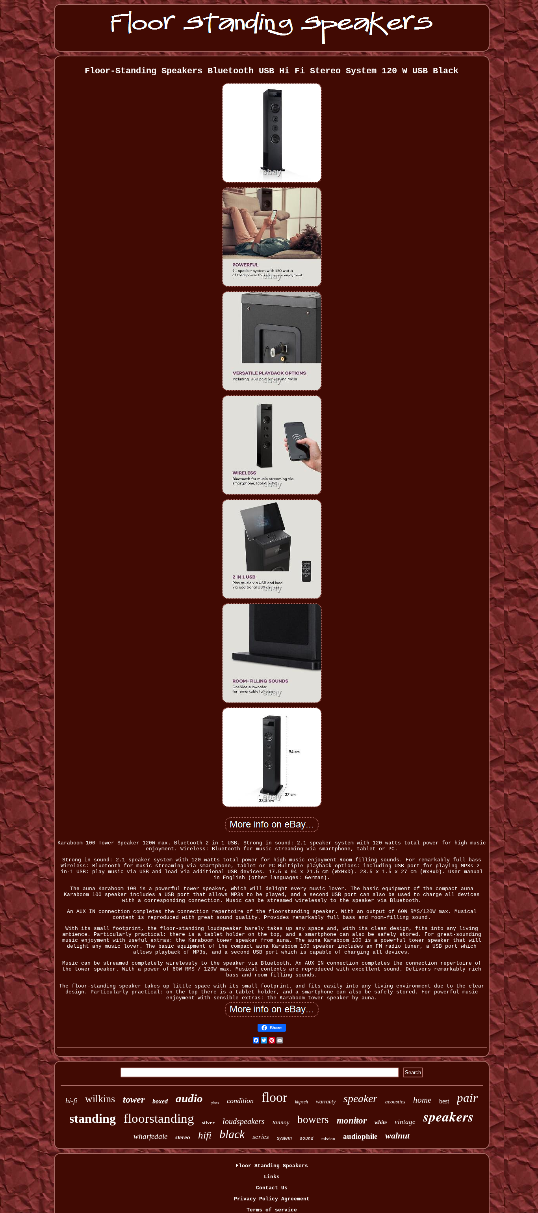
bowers (313, 1119)
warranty (326, 1102)
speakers (448, 1116)
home (422, 1100)
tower (134, 1099)
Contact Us (272, 1188)
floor (274, 1097)
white (381, 1122)
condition (240, 1101)
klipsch (301, 1102)
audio (189, 1098)
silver (208, 1122)
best (444, 1101)
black (232, 1133)
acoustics (395, 1102)
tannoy (281, 1122)
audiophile (360, 1136)
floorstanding (159, 1118)
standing (92, 1118)
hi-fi (71, 1101)
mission (328, 1138)
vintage (405, 1121)
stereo (182, 1137)
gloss (215, 1103)
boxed (160, 1101)
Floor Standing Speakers (272, 1166)
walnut (397, 1135)
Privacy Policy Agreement (272, 1199)
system (284, 1138)
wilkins (100, 1099)
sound (307, 1138)
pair (467, 1098)
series (260, 1136)
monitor (352, 1120)
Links (272, 1177)
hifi (204, 1135)
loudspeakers (244, 1121)
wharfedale (150, 1136)
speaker (360, 1098)
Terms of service (272, 1210)
